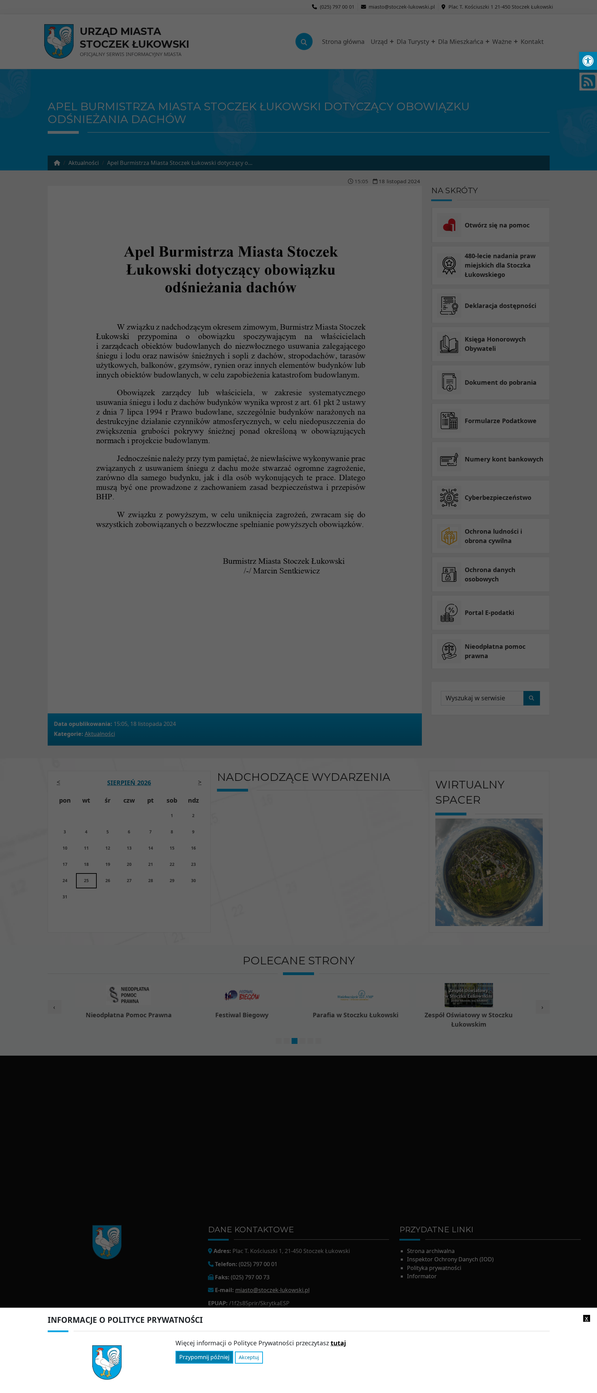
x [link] (586, 1318)
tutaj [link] (338, 1343)
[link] (588, 61)
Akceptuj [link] (249, 1357)
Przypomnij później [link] (204, 1357)
